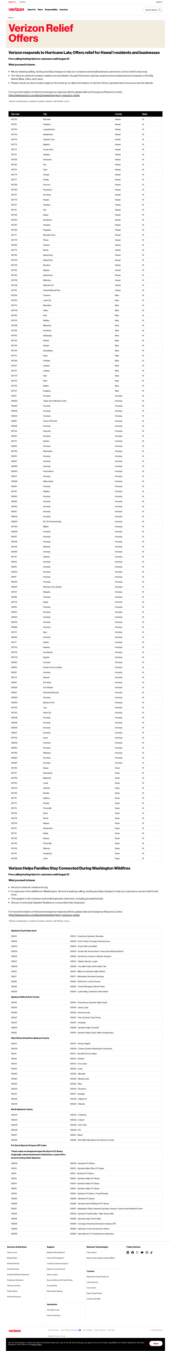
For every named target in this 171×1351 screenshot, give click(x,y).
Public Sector (12, 1291)
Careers (22, 2)
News (40, 9)
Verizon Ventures (53, 1315)
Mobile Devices (13, 1263)
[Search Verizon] (153, 10)
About (10, 17)
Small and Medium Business (18, 1274)
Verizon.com (12, 1252)
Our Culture (91, 1288)
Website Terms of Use (56, 1336)
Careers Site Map (94, 1299)
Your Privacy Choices (69, 1330)
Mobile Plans (12, 1258)
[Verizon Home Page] (14, 1330)
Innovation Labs (53, 1310)
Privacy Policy (53, 1330)
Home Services (13, 1269)
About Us (12, 2)
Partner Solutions (14, 1297)
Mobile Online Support (56, 1252)
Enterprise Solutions (15, 1280)
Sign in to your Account (56, 1269)
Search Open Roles (94, 1293)
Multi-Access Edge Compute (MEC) (101, 1258)
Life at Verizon (92, 1282)
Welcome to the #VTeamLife (98, 1277)
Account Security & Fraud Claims (60, 1280)
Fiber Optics (92, 1252)
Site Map (111, 1330)
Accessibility (52, 1286)
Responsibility (51, 9)
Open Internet (100, 1330)
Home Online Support (55, 1258)
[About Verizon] (16, 9)
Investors (64, 9)
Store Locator (52, 1274)
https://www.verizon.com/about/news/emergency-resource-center (44, 95)
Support (159, 2)
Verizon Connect (13, 1286)
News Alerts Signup (54, 1291)
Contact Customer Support (57, 1263)
